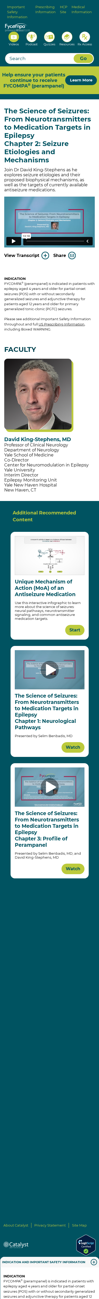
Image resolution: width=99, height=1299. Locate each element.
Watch (73, 747)
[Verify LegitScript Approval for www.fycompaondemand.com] (86, 1245)
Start (74, 630)
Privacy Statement (50, 1225)
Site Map (79, 1225)
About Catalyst (15, 1225)
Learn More (81, 80)
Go (83, 58)
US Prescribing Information (61, 324)
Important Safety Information (17, 12)
